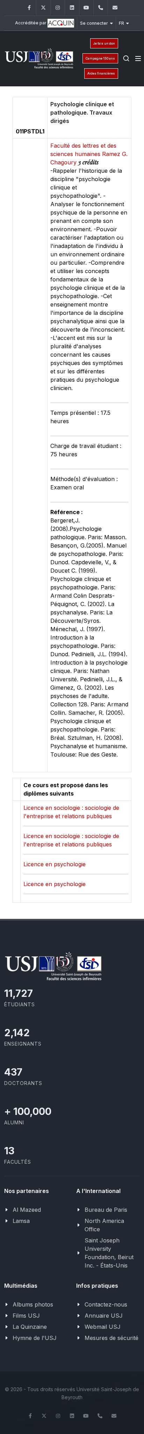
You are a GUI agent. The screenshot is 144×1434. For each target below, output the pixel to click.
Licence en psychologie (54, 864)
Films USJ (26, 1315)
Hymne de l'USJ (35, 1337)
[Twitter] (43, 8)
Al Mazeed (27, 1209)
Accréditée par (31, 22)
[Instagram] (58, 8)
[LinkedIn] (72, 8)
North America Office (104, 1225)
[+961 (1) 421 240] (101, 8)
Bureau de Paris (106, 1209)
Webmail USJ (103, 1326)
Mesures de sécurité (111, 1337)
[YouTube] (86, 8)
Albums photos (33, 1304)
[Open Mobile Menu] (138, 58)
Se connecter (94, 23)
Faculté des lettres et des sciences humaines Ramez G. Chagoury (89, 154)
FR (121, 23)
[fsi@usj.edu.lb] (115, 8)
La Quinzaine (30, 1326)
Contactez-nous (106, 1304)
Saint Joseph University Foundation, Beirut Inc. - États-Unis (109, 1253)
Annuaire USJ (104, 1315)
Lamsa (21, 1220)
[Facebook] (29, 8)
